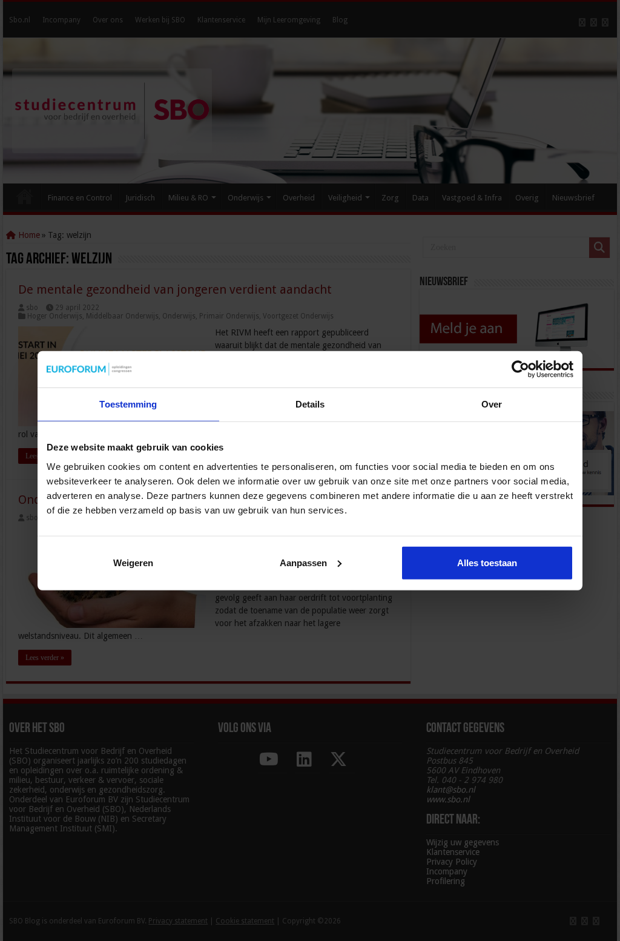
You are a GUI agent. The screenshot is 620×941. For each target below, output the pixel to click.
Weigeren (133, 562)
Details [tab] (310, 404)
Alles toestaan (487, 562)
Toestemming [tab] (128, 404)
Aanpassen (303, 562)
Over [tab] (491, 404)
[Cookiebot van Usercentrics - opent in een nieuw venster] (520, 369)
